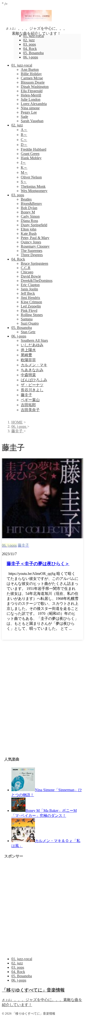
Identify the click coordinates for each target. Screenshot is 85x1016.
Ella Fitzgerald (31, 91)
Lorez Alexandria (34, 104)
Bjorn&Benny (31, 204)
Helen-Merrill (31, 95)
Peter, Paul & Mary (35, 238)
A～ (24, 130)
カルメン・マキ (34, 365)
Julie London (30, 99)
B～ (24, 135)
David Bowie (31, 276)
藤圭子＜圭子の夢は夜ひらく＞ (38, 563)
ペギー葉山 (30, 400)
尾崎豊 (26, 355)
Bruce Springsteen (34, 263)
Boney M (28, 212)
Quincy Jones (31, 242)
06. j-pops (18, 336)
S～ (24, 182)
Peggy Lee (29, 112)
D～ (24, 145)
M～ (24, 172)
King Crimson (31, 302)
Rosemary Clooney (35, 246)
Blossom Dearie (33, 82)
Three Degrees (32, 255)
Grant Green (30, 154)
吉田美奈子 (30, 410)
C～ (24, 140)
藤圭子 (26, 395)
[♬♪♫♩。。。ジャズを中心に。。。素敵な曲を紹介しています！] (36, 20)
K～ (24, 167)
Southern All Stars (34, 340)
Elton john (28, 229)
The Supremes (31, 251)
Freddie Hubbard (33, 149)
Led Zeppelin (31, 306)
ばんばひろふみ (34, 380)
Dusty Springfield (34, 225)
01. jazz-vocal (21, 65)
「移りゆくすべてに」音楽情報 (33, 989)
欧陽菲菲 (28, 360)
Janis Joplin (29, 289)
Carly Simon (30, 216)
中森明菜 (28, 375)
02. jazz (17, 125)
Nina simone (30, 108)
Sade (24, 117)
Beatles (26, 199)
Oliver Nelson (31, 177)
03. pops (17, 195)
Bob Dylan (29, 208)
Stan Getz (28, 332)
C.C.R (25, 268)
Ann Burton (30, 69)
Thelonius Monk (33, 186)
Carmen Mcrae (32, 78)
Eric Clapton (30, 285)
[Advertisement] (42, 704)
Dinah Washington (35, 87)
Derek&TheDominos (36, 281)
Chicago (27, 272)
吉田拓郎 (28, 405)
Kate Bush (29, 233)
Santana (27, 319)
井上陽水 (28, 350)
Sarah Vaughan (32, 121)
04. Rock (18, 259)
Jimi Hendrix (30, 298)
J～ (23, 162)
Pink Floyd (29, 310)
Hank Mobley (31, 158)
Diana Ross (29, 221)
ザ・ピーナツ (32, 385)
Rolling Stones (32, 315)
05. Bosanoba (21, 328)
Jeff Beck (28, 293)
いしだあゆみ (32, 345)
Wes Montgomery (34, 191)
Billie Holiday (31, 74)
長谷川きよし (32, 390)
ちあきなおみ (32, 370)
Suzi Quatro (30, 323)
